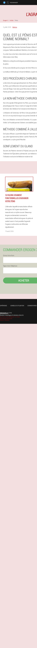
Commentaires (32, 306)
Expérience (3, 306)
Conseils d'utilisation (17, 306)
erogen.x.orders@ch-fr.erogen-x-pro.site (12, 315)
